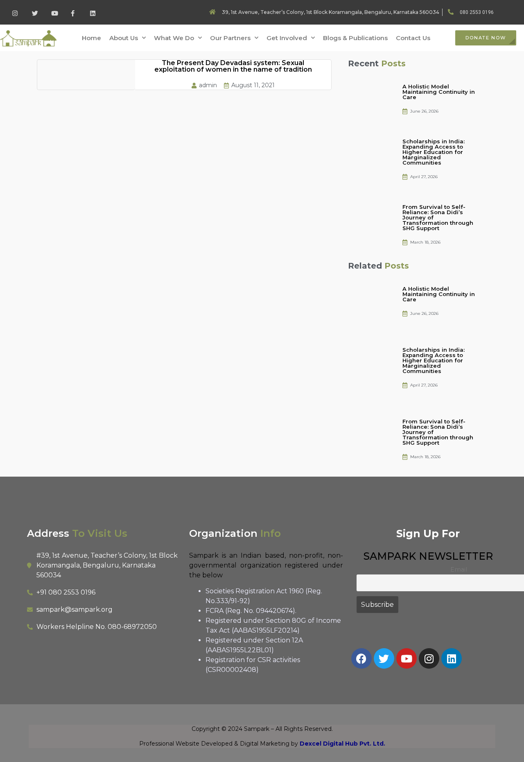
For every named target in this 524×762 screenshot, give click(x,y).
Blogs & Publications (355, 38)
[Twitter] (384, 658)
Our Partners (230, 38)
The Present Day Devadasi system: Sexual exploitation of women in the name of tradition (233, 66)
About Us (123, 38)
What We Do (174, 38)
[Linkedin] (451, 658)
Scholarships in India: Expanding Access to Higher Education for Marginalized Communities (433, 152)
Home (91, 38)
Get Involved (287, 38)
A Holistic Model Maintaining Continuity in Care (438, 91)
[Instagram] (429, 658)
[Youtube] (406, 658)
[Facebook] (361, 658)
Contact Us (413, 38)
